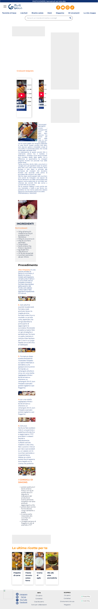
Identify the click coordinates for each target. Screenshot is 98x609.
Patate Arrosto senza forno (28, 577)
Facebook (23, 602)
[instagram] (67, 7)
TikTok (23, 597)
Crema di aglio (39, 575)
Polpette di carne (17, 574)
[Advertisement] (26, 31)
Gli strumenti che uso (67, 601)
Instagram (23, 594)
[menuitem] (9, 13)
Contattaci (39, 598)
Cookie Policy (86, 601)
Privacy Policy (86, 596)
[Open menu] (5, 6)
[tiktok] (72, 7)
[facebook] (58, 7)
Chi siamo (39, 595)
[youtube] (63, 7)
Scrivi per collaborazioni (39, 605)
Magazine (67, 605)
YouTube (23, 600)
